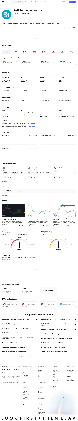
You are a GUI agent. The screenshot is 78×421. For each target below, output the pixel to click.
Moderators (55, 374)
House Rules (55, 372)
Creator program (56, 371)
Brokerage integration (71, 377)
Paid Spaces (55, 387)
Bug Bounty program (41, 412)
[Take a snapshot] (65, 28)
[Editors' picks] (54, 205)
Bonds (24, 373)
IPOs (24, 392)
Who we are (40, 388)
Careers (39, 393)
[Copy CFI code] (6, 120)
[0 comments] (19, 225)
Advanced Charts (70, 371)
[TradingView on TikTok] (16, 369)
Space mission (40, 389)
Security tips (40, 410)
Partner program (70, 379)
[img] (28, 13)
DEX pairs (25, 377)
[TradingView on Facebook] (5, 369)
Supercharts (25, 367)
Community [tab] (25, 23)
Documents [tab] (15, 23)
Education (54, 379)
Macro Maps (25, 399)
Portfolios (24, 396)
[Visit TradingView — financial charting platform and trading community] (6, 45)
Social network (55, 367)
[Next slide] (75, 210)
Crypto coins (25, 375)
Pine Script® (25, 401)
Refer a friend (55, 370)
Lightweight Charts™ (71, 370)
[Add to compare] (17, 62)
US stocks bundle (41, 385)
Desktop (24, 405)
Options (24, 398)
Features (39, 367)
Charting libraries (70, 369)
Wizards (54, 385)
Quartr (17, 382)
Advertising (69, 376)
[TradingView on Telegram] (14, 369)
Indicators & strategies (57, 383)
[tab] (30, 135)
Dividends (25, 391)
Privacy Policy (40, 407)
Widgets (68, 367)
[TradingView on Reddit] (18, 369)
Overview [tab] (4, 23)
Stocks (24, 371)
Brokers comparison (41, 377)
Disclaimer (39, 405)
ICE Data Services (15, 374)
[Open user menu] (67, 2)
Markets (40, 1)
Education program (70, 380)
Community (33, 1)
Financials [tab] (9, 23)
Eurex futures (40, 383)
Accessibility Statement (42, 409)
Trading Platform (70, 372)
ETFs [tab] (53, 23)
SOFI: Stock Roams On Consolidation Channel (39, 218)
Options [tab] (49, 23)
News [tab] (20, 23)
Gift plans (39, 371)
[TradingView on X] (2, 369)
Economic (25, 388)
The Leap (39, 379)
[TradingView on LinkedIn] (12, 369)
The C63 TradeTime (41, 401)
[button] (30, 2)
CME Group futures (41, 382)
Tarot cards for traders (42, 399)
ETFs (24, 372)
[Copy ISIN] (70, 116)
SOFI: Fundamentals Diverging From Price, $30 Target (63, 218)
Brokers (45, 1)
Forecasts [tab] (38, 23)
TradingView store (41, 398)
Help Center (40, 392)
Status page (40, 413)
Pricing (39, 369)
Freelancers (55, 386)
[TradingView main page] (3, 2)
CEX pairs (25, 376)
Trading (54, 377)
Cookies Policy (40, 408)
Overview (39, 375)
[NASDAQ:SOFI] (3, 215)
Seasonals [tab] (44, 23)
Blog (38, 391)
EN (64, 1)
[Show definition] (11, 75)
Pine (24, 379)
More (50, 1)
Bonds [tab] (57, 23)
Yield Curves (25, 397)
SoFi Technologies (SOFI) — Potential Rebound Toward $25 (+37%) (11, 218)
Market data (40, 370)
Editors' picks (55, 380)
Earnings (24, 389)
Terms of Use (40, 404)
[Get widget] (68, 28)
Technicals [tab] (32, 23)
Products (27, 1)
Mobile (24, 404)
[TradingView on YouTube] (7, 369)
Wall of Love (55, 369)
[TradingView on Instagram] (9, 369)
